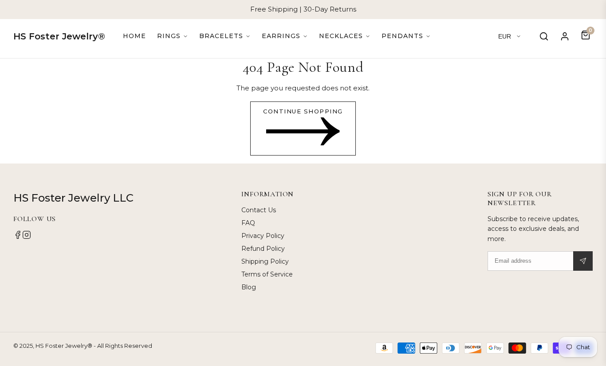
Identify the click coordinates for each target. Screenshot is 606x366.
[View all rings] (172, 36)
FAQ (248, 223)
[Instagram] (26, 237)
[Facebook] (17, 237)
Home (134, 36)
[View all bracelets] (225, 36)
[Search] (544, 36)
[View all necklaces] (344, 36)
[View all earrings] (285, 36)
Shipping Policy (265, 261)
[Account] (565, 36)
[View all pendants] (406, 36)
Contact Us (258, 210)
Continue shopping (303, 111)
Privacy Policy (262, 236)
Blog (248, 287)
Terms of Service (267, 274)
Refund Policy (263, 249)
